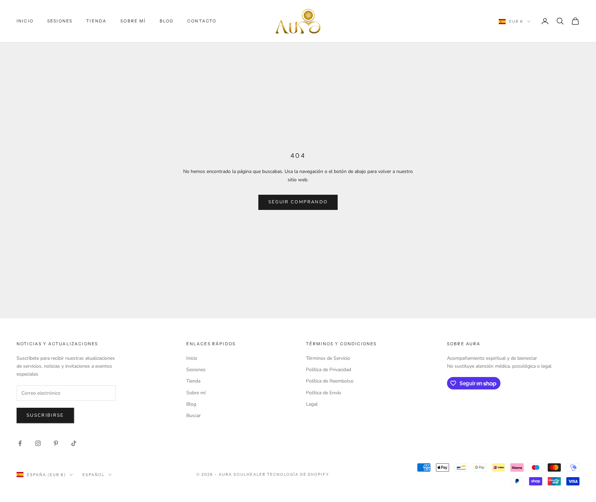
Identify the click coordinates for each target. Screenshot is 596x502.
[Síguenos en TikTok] (73, 443)
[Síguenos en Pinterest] (55, 443)
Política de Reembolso (330, 381)
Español (93, 474)
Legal (312, 404)
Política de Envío (323, 392)
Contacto (201, 20)
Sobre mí (133, 20)
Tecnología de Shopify (298, 474)
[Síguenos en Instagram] (37, 443)
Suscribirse (45, 415)
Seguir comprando (298, 202)
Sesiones (59, 20)
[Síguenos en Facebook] (20, 443)
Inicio (25, 20)
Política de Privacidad (328, 369)
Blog (167, 20)
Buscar (193, 415)
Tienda (96, 20)
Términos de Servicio (328, 358)
